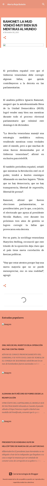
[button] (4, 38)
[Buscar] (43, 4)
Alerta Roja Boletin (16, 4)
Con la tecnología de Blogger (25, 474)
